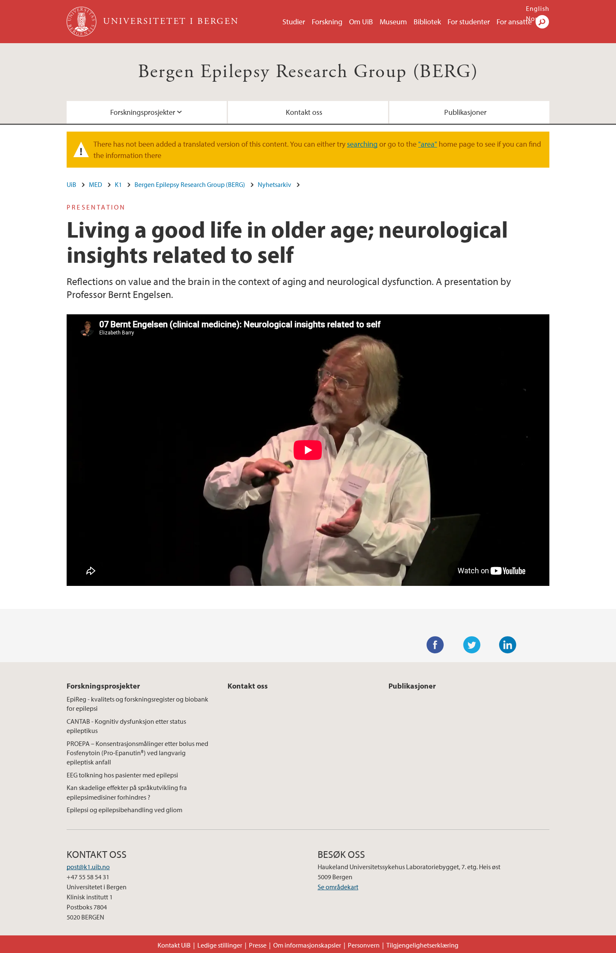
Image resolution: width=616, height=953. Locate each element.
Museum (393, 21)
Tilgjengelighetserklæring (422, 945)
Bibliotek (427, 21)
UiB (71, 184)
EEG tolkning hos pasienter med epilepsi (122, 775)
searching (362, 144)
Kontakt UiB (174, 945)
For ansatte (514, 21)
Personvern (364, 945)
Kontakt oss (304, 112)
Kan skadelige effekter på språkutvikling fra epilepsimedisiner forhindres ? (127, 792)
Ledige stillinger (219, 945)
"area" (427, 144)
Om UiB (361, 21)
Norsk (535, 18)
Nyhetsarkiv (274, 184)
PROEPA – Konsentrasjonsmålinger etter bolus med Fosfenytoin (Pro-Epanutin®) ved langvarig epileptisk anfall (137, 753)
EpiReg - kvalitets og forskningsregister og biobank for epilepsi (137, 703)
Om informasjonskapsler (307, 945)
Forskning (327, 21)
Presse (258, 945)
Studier (293, 21)
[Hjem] (82, 21)
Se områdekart (338, 887)
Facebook (435, 645)
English (537, 8)
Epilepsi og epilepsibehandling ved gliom (124, 809)
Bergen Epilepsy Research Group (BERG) (308, 72)
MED (95, 184)
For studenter (469, 21)
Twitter (472, 645)
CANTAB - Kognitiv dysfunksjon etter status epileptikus (126, 726)
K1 (118, 184)
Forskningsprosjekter (142, 112)
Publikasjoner (465, 112)
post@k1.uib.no (88, 866)
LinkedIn (508, 645)
